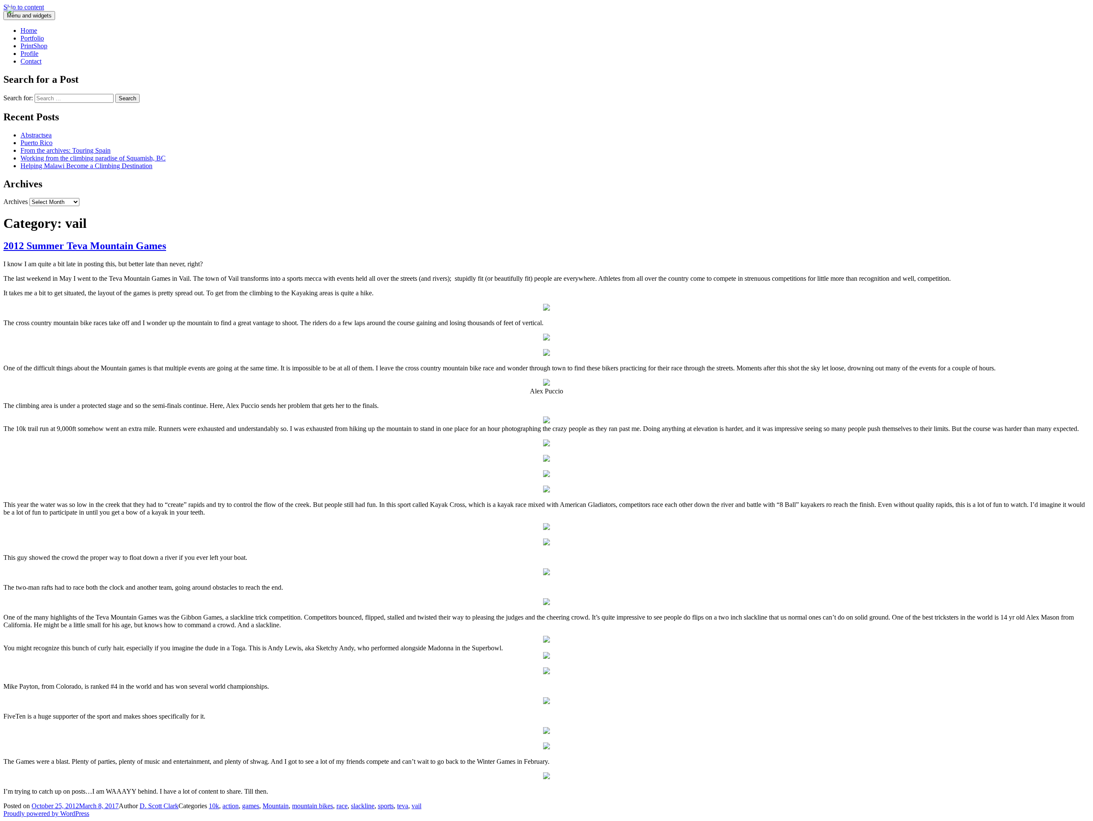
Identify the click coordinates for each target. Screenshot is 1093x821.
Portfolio (32, 38)
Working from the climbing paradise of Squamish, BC (93, 158)
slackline (362, 805)
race (342, 805)
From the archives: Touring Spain (65, 150)
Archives (15, 201)
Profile (29, 53)
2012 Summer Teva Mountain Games (84, 245)
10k (214, 805)
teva (402, 805)
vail (416, 805)
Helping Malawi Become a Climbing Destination (86, 165)
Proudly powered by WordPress (46, 813)
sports (386, 805)
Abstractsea (36, 135)
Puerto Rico (36, 142)
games (250, 805)
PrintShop (33, 45)
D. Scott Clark (159, 805)
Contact (30, 61)
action (230, 805)
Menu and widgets (29, 15)
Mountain (276, 805)
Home (28, 30)
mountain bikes (312, 805)
